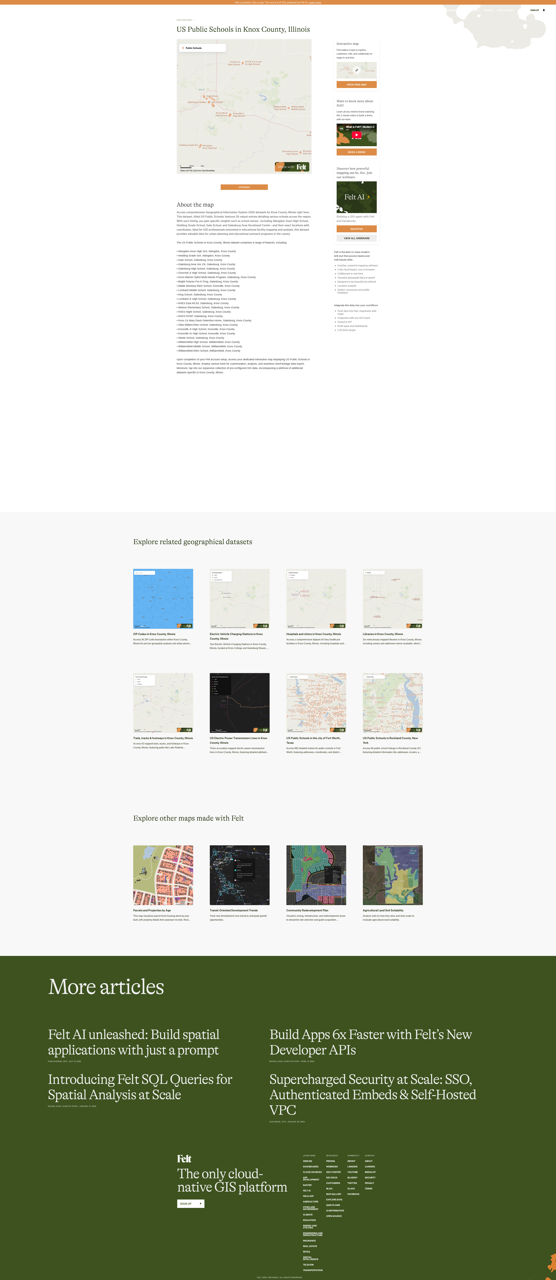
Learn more (315, 2)
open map (244, 187)
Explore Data (184, 20)
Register (357, 228)
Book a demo (356, 151)
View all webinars (357, 238)
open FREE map (357, 84)
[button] (432, 10)
